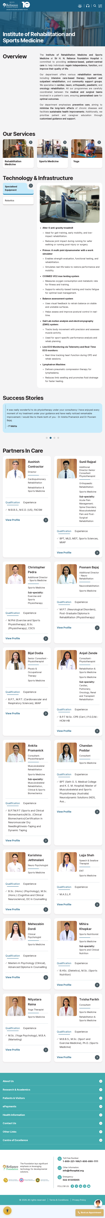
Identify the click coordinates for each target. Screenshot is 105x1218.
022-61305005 (71, 1194)
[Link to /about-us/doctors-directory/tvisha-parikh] (67, 1020)
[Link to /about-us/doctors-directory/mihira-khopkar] (67, 944)
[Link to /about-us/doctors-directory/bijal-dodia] (15, 673)
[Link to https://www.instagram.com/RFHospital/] (84, 1200)
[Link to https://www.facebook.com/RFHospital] (72, 1200)
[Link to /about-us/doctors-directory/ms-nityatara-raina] (15, 1020)
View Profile (12, 534)
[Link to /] (16, 5)
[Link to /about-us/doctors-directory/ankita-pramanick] (15, 766)
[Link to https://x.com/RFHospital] (76, 1200)
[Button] (100, 6)
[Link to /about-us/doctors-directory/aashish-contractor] (15, 482)
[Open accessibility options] (7, 1211)
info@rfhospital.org (73, 1184)
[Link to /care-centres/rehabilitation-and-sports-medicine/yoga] (86, 148)
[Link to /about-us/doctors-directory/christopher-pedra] (15, 588)
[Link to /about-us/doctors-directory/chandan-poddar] (67, 766)
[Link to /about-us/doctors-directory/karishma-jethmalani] (15, 875)
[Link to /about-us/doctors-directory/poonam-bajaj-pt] (67, 588)
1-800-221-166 (71, 1175)
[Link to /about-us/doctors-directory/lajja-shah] (67, 875)
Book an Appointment (91, 1212)
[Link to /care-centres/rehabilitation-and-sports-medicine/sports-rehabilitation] (52, 148)
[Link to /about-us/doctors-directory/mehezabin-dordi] (15, 944)
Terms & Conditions (58, 1214)
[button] (81, 5)
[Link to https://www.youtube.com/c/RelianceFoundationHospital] (88, 1200)
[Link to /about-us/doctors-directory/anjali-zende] (67, 673)
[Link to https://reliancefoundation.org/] (10, 1182)
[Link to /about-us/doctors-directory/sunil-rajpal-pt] (67, 482)
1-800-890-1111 (89, 1175)
